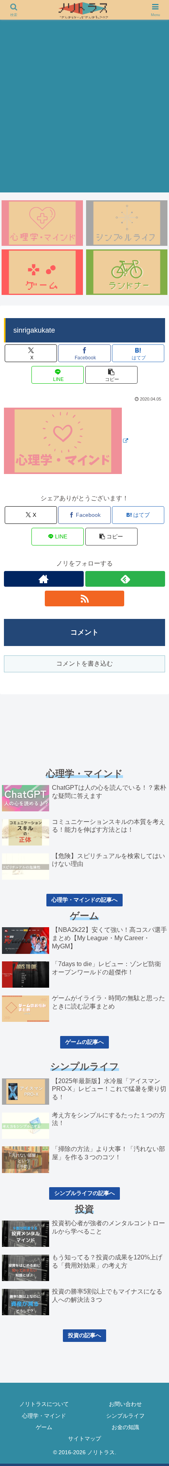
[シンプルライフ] (126, 223)
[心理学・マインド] (42, 223)
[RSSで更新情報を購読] (85, 598)
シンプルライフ (125, 1416)
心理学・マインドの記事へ (84, 900)
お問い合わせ (125, 1404)
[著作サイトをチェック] (44, 579)
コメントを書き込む (84, 663)
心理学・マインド (44, 1416)
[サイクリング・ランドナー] (126, 272)
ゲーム (44, 1427)
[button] (111, 375)
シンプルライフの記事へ (84, 1193)
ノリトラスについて (44, 1404)
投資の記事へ (84, 1335)
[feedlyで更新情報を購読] (125, 579)
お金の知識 (125, 1427)
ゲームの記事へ (84, 1042)
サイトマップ (84, 1438)
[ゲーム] (42, 272)
